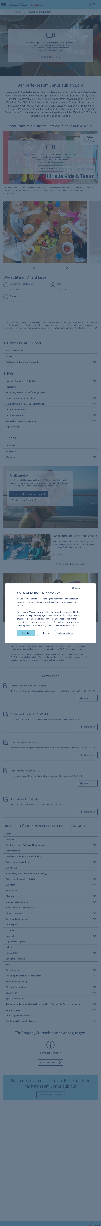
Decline (46, 633)
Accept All (26, 633)
